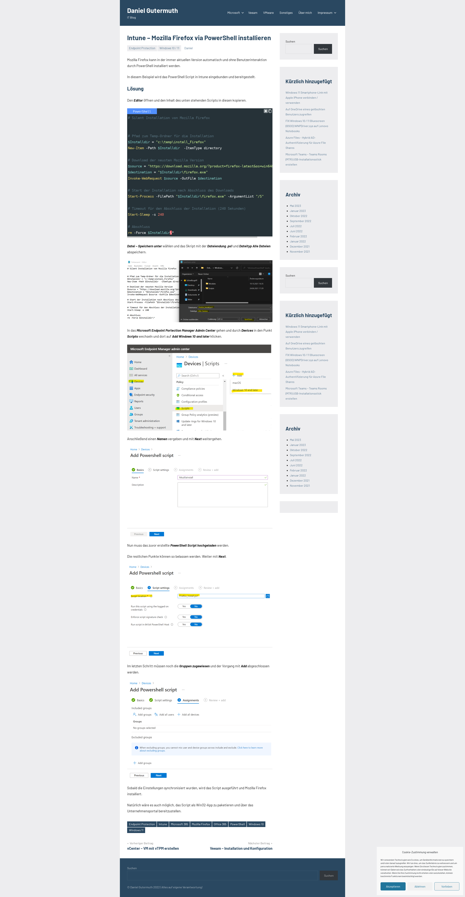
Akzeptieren (393, 886)
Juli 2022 (296, 226)
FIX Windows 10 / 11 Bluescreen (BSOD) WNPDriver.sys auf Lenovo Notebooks (307, 126)
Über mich (305, 12)
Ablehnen (420, 886)
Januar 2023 (298, 210)
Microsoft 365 (179, 824)
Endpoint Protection (142, 48)
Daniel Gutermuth (152, 10)
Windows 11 (136, 830)
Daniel (188, 48)
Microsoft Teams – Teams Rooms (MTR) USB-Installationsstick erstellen (306, 159)
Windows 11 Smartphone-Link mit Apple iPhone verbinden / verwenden (307, 97)
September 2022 (300, 221)
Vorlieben (446, 886)
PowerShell (237, 824)
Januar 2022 (298, 241)
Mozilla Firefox (201, 824)
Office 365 (220, 824)
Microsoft (233, 12)
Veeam (252, 12)
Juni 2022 (296, 231)
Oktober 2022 (298, 216)
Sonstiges (286, 12)
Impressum (325, 12)
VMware (268, 12)
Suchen (290, 41)
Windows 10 (256, 824)
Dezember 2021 (300, 246)
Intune (163, 824)
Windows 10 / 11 (169, 48)
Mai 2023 (295, 205)
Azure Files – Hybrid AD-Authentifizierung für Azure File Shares (306, 142)
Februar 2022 (298, 236)
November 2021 (300, 251)
